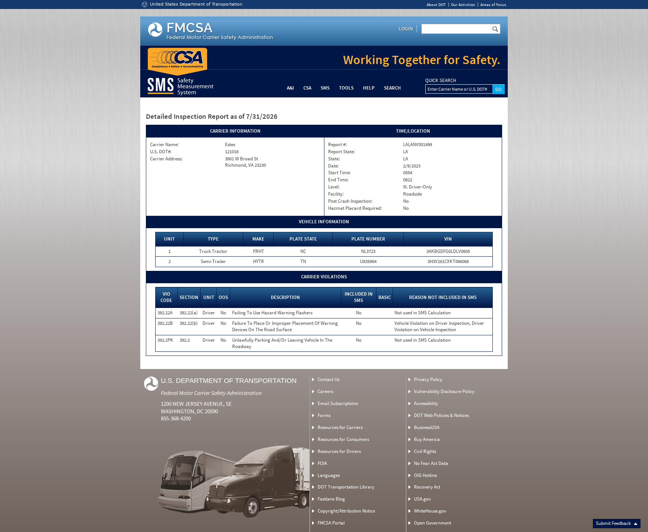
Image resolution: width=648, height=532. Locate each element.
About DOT (436, 5)
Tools (346, 88)
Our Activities (463, 5)
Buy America (427, 439)
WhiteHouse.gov (430, 511)
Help (369, 88)
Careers (325, 391)
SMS (325, 88)
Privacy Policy (428, 379)
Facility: (336, 194)
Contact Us (328, 379)
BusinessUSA (427, 427)
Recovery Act (427, 487)
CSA (307, 88)
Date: (333, 166)
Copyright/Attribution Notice (346, 511)
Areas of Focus (493, 5)
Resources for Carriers (340, 427)
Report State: (341, 152)
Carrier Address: (166, 159)
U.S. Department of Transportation (229, 380)
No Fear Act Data (431, 463)
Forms (324, 415)
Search (392, 88)
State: (334, 159)
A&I (290, 88)
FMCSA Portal (331, 523)
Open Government (432, 523)
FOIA (322, 463)
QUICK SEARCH (440, 81)
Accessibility (426, 403)
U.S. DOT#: (160, 152)
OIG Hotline (425, 475)
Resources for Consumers (343, 439)
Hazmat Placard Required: (355, 208)
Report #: (337, 145)
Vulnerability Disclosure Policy (444, 391)
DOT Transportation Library (346, 487)
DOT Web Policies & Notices (441, 415)
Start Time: (339, 173)
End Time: (338, 180)
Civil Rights (425, 451)
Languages (329, 475)
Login (406, 28)
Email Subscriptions (338, 403)
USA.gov (422, 499)
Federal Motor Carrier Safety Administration (211, 392)
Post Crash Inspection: (350, 201)
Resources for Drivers (339, 451)
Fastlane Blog (331, 499)
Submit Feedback (614, 523)
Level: (333, 187)
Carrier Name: (164, 145)
